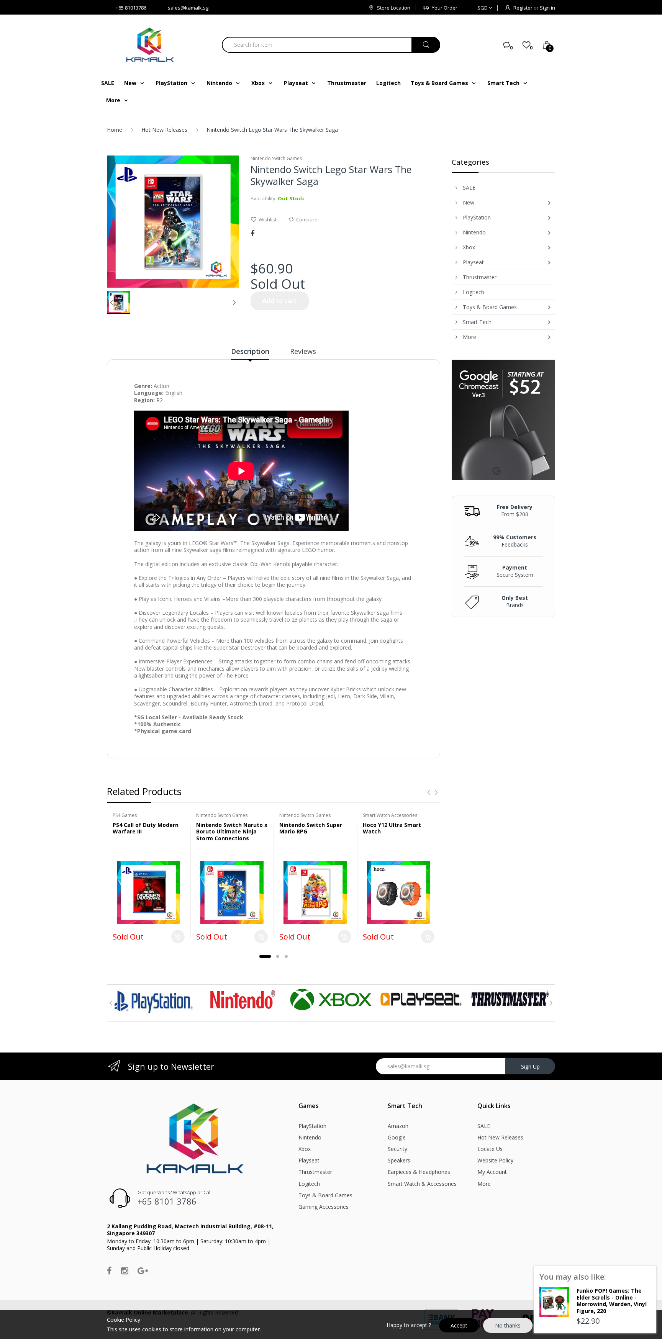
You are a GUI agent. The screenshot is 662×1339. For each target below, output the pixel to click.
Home (114, 129)
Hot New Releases (164, 129)
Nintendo (309, 1137)
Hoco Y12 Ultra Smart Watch (392, 828)
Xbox (304, 1148)
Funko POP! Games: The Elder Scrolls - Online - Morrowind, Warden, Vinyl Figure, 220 (612, 1300)
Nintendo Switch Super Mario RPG (310, 828)
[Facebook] (252, 233)
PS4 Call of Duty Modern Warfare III (146, 828)
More (484, 1183)
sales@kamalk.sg (188, 7)
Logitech (309, 1183)
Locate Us (490, 1148)
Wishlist (268, 219)
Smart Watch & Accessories (422, 1183)
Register (523, 7)
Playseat (309, 1160)
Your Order (444, 7)
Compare (307, 219)
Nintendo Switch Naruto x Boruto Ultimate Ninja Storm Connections (231, 831)
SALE (483, 1125)
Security (397, 1148)
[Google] (143, 1270)
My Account (492, 1171)
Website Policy (495, 1160)
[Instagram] (124, 1270)
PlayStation (312, 1125)
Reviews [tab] (303, 351)
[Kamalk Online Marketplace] (151, 44)
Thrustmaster (315, 1171)
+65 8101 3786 (167, 1201)
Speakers (399, 1160)
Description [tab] (250, 351)
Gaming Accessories (323, 1206)
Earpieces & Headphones (419, 1171)
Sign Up (530, 1066)
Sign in (547, 7)
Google (397, 1137)
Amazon (398, 1125)
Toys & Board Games (325, 1195)
